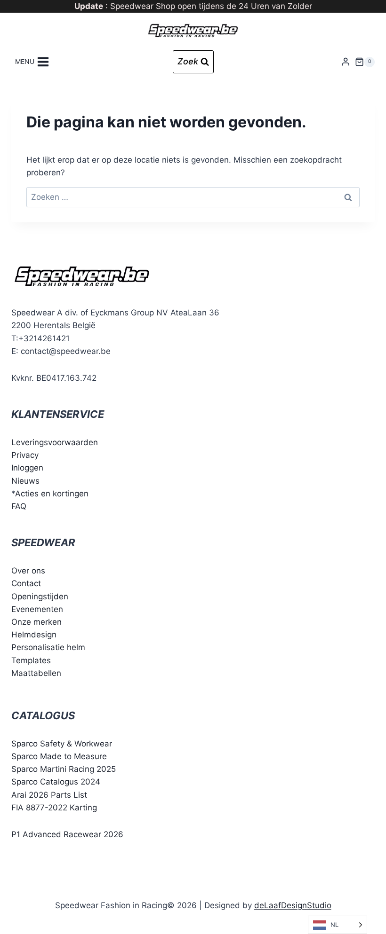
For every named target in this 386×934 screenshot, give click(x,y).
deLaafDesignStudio (292, 905)
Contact (26, 583)
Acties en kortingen (51, 493)
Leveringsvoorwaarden (54, 442)
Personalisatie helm (48, 647)
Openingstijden (39, 596)
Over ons (28, 570)
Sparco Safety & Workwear (61, 743)
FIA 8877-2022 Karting (54, 807)
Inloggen (27, 467)
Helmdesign (33, 634)
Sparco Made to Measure (59, 756)
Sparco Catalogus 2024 (55, 781)
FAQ (18, 506)
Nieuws (25, 481)
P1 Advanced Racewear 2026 (67, 834)
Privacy (25, 455)
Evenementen (37, 609)
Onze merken (36, 622)
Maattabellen (36, 673)
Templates (31, 660)
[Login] (345, 61)
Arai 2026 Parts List (49, 795)
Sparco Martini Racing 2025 (63, 769)
